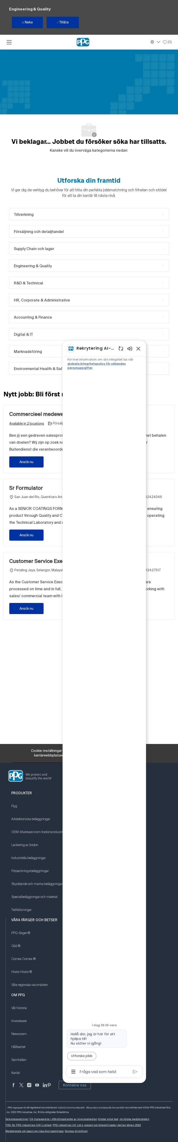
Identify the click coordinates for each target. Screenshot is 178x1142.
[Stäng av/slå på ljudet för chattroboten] (129, 348)
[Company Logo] (83, 42)
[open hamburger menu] (9, 42)
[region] (104, 710)
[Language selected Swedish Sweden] (154, 42)
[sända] (135, 1072)
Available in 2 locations (26, 424)
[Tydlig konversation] (121, 348)
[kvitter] (21, 1088)
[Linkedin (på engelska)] (45, 1088)
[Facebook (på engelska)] (13, 1088)
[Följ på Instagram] (29, 1088)
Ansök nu (26, 462)
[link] (38, 809)
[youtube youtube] (37, 1088)
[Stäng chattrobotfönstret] (138, 348)
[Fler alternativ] (73, 1071)
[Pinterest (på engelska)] (49, 1088)
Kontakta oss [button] (74, 1085)
